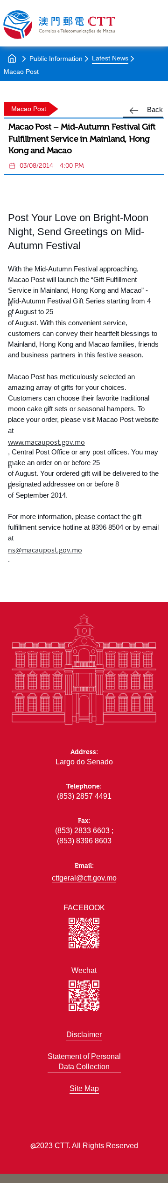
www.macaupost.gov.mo (46, 442)
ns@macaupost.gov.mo (45, 549)
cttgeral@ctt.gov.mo (84, 878)
